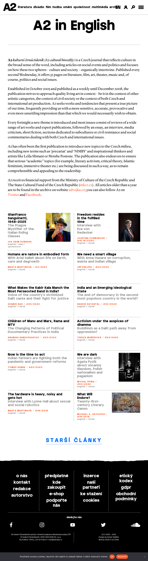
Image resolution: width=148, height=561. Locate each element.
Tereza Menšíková (89, 337)
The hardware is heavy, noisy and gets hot (35, 396)
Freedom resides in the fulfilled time (90, 218)
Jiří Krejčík (84, 267)
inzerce (91, 476)
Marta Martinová (20, 267)
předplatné (56, 476)
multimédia (100, 7)
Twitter (13, 195)
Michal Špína (85, 382)
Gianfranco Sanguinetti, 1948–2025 (17, 218)
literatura (25, 7)
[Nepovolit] (144, 556)
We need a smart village (96, 254)
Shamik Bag (15, 304)
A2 (9, 7)
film (48, 7)
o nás (21, 476)
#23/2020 (102, 267)
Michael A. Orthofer (91, 414)
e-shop (56, 494)
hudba (57, 7)
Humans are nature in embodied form (38, 254)
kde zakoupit (56, 485)
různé (91, 243)
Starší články (74, 440)
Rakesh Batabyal (88, 304)
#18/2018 (83, 417)
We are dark (87, 355)
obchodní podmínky (126, 496)
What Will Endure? (84, 396)
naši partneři (91, 485)
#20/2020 (84, 384)
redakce (22, 489)
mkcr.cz (86, 185)
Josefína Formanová (91, 238)
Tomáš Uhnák (16, 367)
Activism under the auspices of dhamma (102, 323)
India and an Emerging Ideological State (104, 289)
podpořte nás (56, 503)
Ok (112, 556)
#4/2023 (41, 267)
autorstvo (22, 495)
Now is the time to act (26, 355)
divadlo (38, 7)
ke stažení (91, 494)
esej (20, 244)
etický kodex (126, 478)
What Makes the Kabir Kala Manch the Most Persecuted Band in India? (38, 289)
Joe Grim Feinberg (20, 242)
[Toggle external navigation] (141, 7)
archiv (114, 7)
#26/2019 (41, 411)
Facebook (33, 195)
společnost (81, 7)
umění (67, 7)
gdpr (126, 487)
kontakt (22, 482)
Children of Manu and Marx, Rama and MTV (38, 323)
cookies (91, 500)
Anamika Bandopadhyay (23, 337)
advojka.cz (77, 190)
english (12, 244)
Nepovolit (122, 556)
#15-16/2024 (85, 241)
